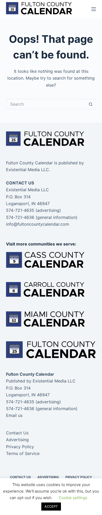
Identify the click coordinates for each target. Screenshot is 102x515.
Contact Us (17, 432)
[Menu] (93, 9)
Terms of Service (22, 453)
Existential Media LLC (54, 381)
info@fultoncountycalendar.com (37, 224)
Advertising (17, 439)
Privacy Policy (20, 446)
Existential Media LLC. (28, 169)
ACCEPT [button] (51, 506)
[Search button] (91, 104)
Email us (14, 415)
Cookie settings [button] (73, 497)
